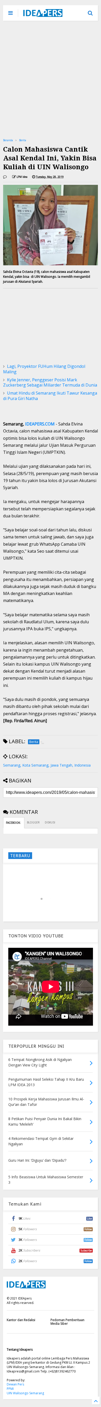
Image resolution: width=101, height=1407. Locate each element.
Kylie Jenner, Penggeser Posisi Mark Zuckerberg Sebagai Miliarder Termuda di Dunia (50, 382)
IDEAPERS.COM (40, 424)
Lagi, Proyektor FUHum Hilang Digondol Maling (44, 369)
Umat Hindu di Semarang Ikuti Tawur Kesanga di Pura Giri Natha (50, 395)
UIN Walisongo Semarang (25, 1393)
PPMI (10, 1388)
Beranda (8, 140)
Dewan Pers (15, 1384)
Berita (22, 140)
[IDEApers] (42, 14)
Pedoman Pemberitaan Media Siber (67, 1322)
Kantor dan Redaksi (21, 1320)
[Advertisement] (50, 79)
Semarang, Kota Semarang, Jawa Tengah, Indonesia (47, 765)
